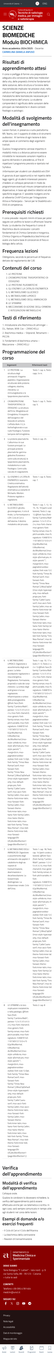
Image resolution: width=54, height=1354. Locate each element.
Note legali (8, 1321)
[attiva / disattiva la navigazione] (5, 14)
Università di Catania (11, 3)
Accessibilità (9, 1327)
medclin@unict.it (11, 1292)
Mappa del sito (10, 1338)
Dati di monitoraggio (12, 1333)
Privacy (6, 1315)
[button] (21, 3)
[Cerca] (48, 14)
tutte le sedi (11, 1277)
